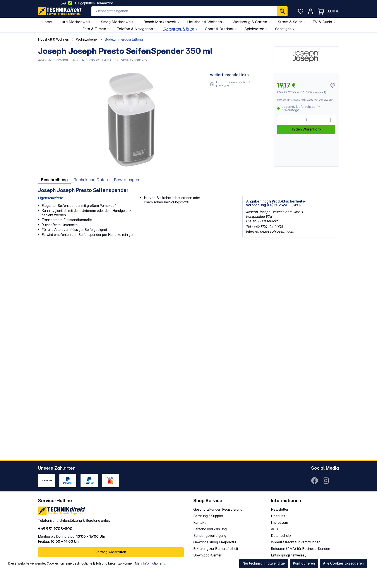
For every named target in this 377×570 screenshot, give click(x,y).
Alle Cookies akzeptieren (343, 563)
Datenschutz (281, 536)
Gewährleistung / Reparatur (214, 542)
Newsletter (279, 509)
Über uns (278, 516)
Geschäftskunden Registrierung (217, 509)
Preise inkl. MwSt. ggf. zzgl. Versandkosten (305, 99)
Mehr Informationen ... (150, 563)
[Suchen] (282, 11)
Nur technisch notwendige (264, 563)
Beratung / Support (208, 516)
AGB (274, 529)
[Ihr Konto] (310, 11)
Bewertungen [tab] (126, 179)
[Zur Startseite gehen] (60, 11)
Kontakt (199, 522)
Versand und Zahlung (210, 529)
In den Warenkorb (306, 129)
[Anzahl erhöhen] (331, 120)
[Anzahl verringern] (282, 120)
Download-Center (207, 555)
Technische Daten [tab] (91, 179)
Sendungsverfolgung (209, 536)
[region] (119, 120)
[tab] (54, 180)
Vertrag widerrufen (110, 552)
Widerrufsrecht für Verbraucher (295, 542)
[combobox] (184, 11)
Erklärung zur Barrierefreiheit (215, 549)
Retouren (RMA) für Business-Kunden (300, 549)
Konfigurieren (304, 563)
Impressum (279, 522)
